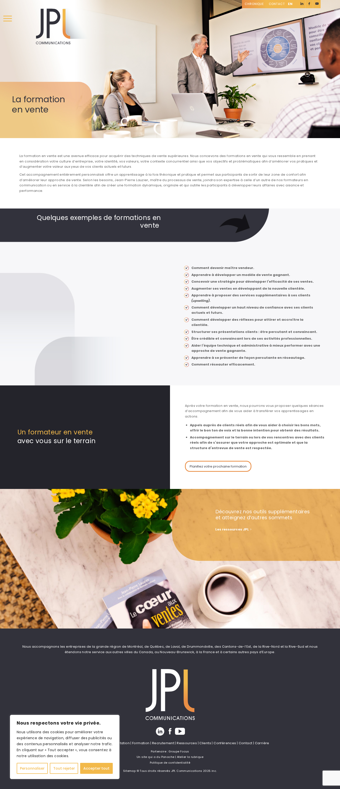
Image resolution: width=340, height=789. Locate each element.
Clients (205, 743)
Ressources (187, 743)
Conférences (225, 743)
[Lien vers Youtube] (317, 4)
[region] (64, 747)
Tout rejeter (64, 768)
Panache (167, 757)
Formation (141, 743)
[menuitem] (255, 4)
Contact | (247, 743)
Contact (277, 4)
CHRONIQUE (254, 4)
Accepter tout (96, 768)
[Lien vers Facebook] (309, 4)
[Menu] (7, 18)
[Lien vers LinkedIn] (301, 4)
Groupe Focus (179, 751)
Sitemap (129, 771)
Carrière (262, 743)
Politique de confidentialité (170, 763)
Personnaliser (32, 768)
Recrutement (163, 743)
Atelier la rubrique (190, 757)
